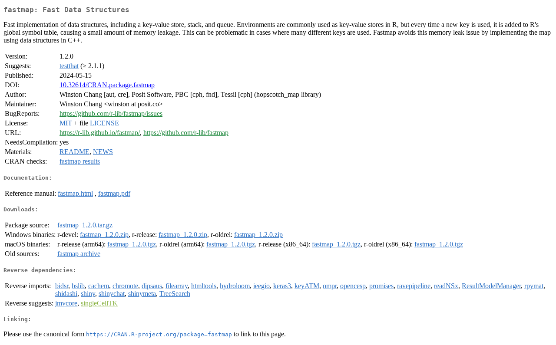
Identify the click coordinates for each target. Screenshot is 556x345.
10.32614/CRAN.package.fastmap (107, 85)
